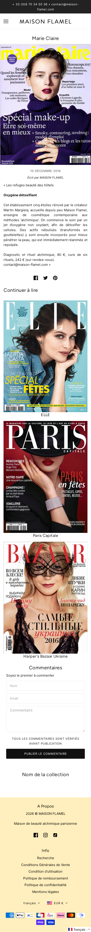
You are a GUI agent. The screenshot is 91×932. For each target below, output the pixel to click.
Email (14, 698)
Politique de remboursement (45, 878)
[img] (36, 835)
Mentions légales (45, 892)
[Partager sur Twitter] (45, 278)
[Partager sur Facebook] (36, 278)
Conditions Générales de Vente (45, 865)
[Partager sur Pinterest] (55, 278)
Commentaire (21, 710)
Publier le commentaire (45, 753)
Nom (13, 685)
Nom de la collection (45, 774)
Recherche (45, 858)
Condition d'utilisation (45, 871)
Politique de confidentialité (45, 885)
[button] (31, 903)
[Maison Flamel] (46, 21)
